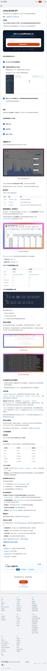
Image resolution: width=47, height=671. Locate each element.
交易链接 (3, 618)
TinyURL (18, 621)
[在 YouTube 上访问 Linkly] (40, 663)
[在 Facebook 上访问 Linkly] (42, 663)
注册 (40, 1)
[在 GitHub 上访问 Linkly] (45, 663)
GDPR (18, 645)
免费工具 (33, 614)
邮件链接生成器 (35, 621)
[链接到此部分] (15, 56)
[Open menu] (45, 2)
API (2, 638)
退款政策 (18, 643)
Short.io (18, 619)
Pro (18, 569)
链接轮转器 (19, 608)
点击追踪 (18, 603)
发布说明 (33, 603)
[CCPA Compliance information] (5, 665)
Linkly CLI (3, 649)
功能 (17, 597)
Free (8, 569)
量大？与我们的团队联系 (23, 586)
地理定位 (18, 605)
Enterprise (31, 569)
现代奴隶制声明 (20, 649)
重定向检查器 (34, 625)
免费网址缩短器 (35, 610)
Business (24, 569)
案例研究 (33, 601)
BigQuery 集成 (10, 416)
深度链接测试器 (35, 627)
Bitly (17, 616)
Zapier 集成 (7, 556)
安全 (2, 605)
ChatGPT (3, 640)
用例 (2, 614)
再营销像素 (19, 610)
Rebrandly (19, 618)
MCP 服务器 (3, 651)
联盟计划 (3, 603)
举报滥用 (18, 651)
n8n (2, 652)
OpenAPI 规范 (36, 428)
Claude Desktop (4, 642)
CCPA (18, 647)
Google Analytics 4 (5, 643)
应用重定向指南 (35, 608)
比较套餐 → (40, 564)
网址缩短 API (3, 619)
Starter (13, 569)
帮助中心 (18, 638)
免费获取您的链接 (22, 44)
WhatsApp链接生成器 (36, 618)
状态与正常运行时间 (5, 607)
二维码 (18, 601)
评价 (2, 601)
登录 (36, 1)
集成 (2, 636)
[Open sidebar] (1, 5)
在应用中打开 (19, 607)
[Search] (43, 2)
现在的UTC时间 (35, 632)
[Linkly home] (4, 2)
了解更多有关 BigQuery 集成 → (11, 542)
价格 (2, 599)
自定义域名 (19, 599)
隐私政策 (18, 642)
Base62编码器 (35, 629)
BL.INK (18, 625)
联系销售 (3, 610)
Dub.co (18, 623)
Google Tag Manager (5, 647)
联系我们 (26, 539)
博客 (33, 599)
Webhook (16, 16)
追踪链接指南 (34, 605)
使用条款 (18, 640)
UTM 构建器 (34, 623)
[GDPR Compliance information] (29, 662)
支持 (17, 636)
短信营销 (3, 616)
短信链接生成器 (35, 619)
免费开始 (23, 582)
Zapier (2, 654)
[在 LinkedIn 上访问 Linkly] (35, 663)
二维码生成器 (34, 616)
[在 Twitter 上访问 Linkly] (37, 663)
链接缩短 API (10, 16)
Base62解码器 (35, 630)
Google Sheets (4, 645)
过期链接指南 (34, 607)
